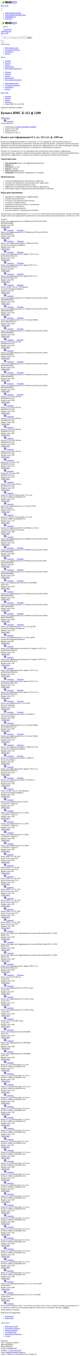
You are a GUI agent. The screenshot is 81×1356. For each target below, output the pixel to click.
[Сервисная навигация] (2, 8)
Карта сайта (9, 1318)
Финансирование (11, 1330)
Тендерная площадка (15, 15)
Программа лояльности (13, 68)
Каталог (8, 63)
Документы (9, 1316)
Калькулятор (9, 67)
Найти (29, 37)
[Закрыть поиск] (24, 37)
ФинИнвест (10, 17)
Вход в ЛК (4, 6)
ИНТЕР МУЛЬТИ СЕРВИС (26, 127)
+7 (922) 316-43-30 (14, 1350)
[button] (4, 27)
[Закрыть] (2, 42)
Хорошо (65, 1307)
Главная (8, 61)
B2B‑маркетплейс (11, 1326)
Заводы (7, 65)
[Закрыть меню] (2, 40)
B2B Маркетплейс (13, 13)
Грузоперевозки (10, 1332)
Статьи (7, 1336)
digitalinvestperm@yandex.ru (15, 1352)
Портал (8, 19)
